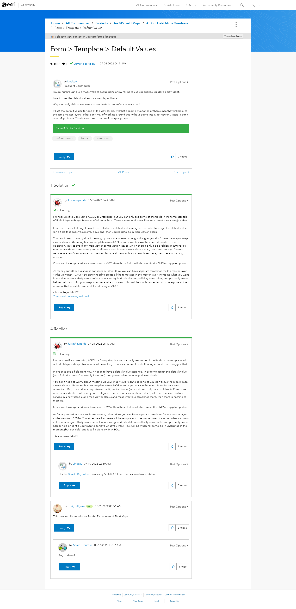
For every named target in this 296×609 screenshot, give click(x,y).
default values (64, 138)
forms (84, 138)
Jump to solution (84, 63)
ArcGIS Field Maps (127, 23)
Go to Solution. (75, 128)
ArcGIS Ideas (172, 5)
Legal (157, 601)
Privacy (119, 601)
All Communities (146, 5)
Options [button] (236, 24)
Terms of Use (116, 595)
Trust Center (138, 601)
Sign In (256, 5)
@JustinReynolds (78, 474)
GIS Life (191, 5)
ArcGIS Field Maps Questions (167, 23)
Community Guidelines (133, 595)
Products (101, 23)
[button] (179, 82)
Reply (61, 157)
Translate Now (233, 36)
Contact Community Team (175, 595)
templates (103, 138)
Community (28, 5)
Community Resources (217, 5)
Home (55, 23)
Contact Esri (174, 601)
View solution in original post (71, 296)
